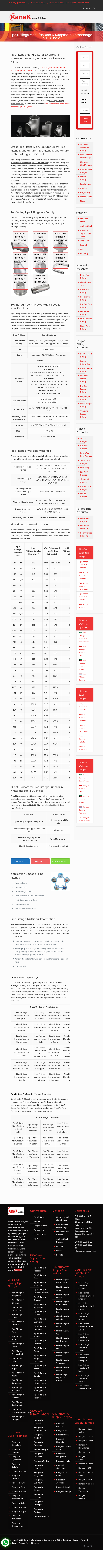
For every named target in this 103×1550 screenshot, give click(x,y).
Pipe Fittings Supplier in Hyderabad (83, 586)
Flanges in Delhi (18, 1503)
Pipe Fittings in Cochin (40, 1313)
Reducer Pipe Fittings (86, 298)
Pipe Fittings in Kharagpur (40, 1389)
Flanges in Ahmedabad (17, 1497)
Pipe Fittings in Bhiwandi (40, 1284)
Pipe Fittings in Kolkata (18, 1316)
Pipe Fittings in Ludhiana (40, 1320)
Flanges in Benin (85, 1479)
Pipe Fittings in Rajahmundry (18, 1403)
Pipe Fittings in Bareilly (40, 1374)
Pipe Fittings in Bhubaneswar (18, 1389)
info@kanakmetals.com (78, 3)
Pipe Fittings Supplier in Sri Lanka (84, 1368)
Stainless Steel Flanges (86, 163)
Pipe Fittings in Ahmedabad (18, 1352)
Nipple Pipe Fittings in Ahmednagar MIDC (40, 280)
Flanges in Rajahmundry (40, 1429)
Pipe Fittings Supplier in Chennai (83, 575)
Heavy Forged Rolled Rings (86, 534)
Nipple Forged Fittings (86, 405)
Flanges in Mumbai (16, 1477)
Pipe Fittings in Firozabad (40, 1269)
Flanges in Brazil (63, 1487)
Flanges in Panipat (38, 1510)
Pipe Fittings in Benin (62, 1347)
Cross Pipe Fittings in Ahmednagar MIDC (60, 238)
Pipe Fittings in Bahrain (62, 1318)
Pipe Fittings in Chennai (18, 1301)
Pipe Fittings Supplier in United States (86, 1306)
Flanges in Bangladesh (61, 1455)
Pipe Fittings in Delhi (18, 1360)
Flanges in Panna (19, 1471)
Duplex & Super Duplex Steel (86, 233)
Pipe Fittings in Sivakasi (18, 1396)
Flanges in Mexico (83, 1497)
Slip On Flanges (83, 440)
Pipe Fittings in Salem (18, 1345)
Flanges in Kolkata (16, 1465)
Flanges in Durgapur (38, 1503)
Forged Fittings (83, 178)
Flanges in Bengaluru (16, 1443)
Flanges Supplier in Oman (84, 788)
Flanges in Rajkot (41, 1449)
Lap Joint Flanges (84, 473)
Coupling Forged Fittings (84, 414)
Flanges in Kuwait (86, 1440)
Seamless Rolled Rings (85, 527)
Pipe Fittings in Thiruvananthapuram (19, 1411)
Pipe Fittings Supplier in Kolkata (83, 597)
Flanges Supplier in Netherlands (84, 810)
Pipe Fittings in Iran (62, 1310)
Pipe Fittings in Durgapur (40, 1327)
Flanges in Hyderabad (16, 1458)
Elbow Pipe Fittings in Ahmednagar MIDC (20, 238)
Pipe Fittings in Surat (18, 1338)
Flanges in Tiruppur (38, 1436)
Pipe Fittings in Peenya (40, 1396)
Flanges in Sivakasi (38, 1422)
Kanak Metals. (30, 1540)
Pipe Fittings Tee (85, 284)
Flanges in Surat (19, 1487)
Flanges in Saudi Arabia (85, 1430)
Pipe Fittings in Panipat (40, 1342)
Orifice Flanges (83, 495)
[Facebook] (83, 8)
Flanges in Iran (85, 1452)
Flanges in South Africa (63, 1448)
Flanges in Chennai (16, 1451)
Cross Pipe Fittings (84, 291)
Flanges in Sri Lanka (61, 1474)
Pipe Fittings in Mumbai (18, 1323)
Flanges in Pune (18, 1483)
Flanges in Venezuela (83, 1489)
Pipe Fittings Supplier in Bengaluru (83, 565)
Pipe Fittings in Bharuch (40, 1298)
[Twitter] (87, 8)
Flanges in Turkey (63, 1461)
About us (18, 1270)
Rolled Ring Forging (85, 520)
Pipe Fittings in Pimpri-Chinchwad (40, 1358)
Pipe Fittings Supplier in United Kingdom (86, 1296)
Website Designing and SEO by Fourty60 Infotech (57, 1540)
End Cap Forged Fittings (84, 389)
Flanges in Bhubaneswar (18, 1524)
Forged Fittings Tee (85, 362)
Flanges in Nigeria (86, 1484)
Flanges (83, 188)
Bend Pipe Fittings (84, 313)
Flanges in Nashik (41, 1461)
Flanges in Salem (19, 1491)
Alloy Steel (84, 240)
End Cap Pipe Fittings (86, 305)
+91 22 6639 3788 (37, 3)
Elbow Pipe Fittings (84, 276)
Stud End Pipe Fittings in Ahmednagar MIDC (20, 280)
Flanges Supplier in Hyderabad (83, 728)
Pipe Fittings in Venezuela (62, 1361)
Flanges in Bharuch (38, 1467)
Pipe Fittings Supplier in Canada (84, 1285)
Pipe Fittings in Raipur (18, 1367)
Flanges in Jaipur (19, 1511)
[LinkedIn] (90, 8)
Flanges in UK (62, 1430)
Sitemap (36, 1543)
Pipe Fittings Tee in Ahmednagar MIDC (40, 238)
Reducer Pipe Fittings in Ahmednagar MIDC (20, 259)
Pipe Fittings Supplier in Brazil (85, 1387)
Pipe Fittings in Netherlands (62, 1303)
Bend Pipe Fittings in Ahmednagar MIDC (60, 259)
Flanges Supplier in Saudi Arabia (84, 778)
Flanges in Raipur (19, 1507)
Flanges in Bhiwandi (38, 1455)
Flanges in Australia (60, 1481)
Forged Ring (85, 192)
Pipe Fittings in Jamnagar (18, 1381)
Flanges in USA (62, 1435)
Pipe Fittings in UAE (62, 1332)
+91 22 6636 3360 (56, 3)
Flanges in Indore (41, 1516)
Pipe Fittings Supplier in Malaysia (84, 1316)
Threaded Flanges (84, 480)
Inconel (83, 245)
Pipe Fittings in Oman (62, 1288)
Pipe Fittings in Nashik (40, 1367)
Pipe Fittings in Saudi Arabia (62, 1281)
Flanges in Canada (60, 1425)
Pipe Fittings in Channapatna (40, 1382)
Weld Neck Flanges (84, 447)
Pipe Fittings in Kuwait (62, 1296)
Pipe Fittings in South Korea (62, 1339)
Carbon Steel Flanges (86, 171)
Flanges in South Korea (86, 1474)
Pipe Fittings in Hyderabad (18, 1308)
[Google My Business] (93, 8)
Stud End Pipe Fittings (86, 320)
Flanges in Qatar (86, 1463)
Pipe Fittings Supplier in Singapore (84, 1357)
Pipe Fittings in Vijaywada (40, 1306)
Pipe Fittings (85, 184)
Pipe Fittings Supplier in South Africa (86, 1327)
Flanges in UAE (85, 1468)
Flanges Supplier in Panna (83, 750)
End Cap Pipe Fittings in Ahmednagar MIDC (40, 259)
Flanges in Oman (86, 1436)
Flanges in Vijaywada (38, 1474)
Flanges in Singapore (60, 1467)
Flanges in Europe (63, 1491)
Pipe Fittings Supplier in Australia (84, 1378)
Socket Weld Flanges (85, 462)
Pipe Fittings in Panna (40, 1335)
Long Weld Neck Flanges (86, 454)
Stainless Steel (84, 220)
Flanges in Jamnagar (16, 1517)
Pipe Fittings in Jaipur (18, 1374)
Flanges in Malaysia (60, 1440)
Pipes (82, 201)
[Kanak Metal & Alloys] (28, 17)
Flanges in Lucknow (38, 1481)
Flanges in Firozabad (38, 1443)
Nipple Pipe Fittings (85, 327)
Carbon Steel (86, 226)
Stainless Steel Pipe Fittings (84, 147)
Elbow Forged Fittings (86, 355)
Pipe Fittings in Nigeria (62, 1354)
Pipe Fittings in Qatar (62, 1325)
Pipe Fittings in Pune (18, 1330)
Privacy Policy (25, 1543)
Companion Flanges (85, 488)
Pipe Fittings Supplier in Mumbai (83, 607)
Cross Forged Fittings (86, 370)
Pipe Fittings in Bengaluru (18, 1294)
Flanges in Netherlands (84, 1446)
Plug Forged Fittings (85, 398)
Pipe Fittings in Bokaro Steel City (41, 1291)
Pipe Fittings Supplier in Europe (61, 1377)
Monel (83, 249)
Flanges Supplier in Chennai (83, 717)
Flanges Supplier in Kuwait (84, 799)
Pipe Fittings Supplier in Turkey (84, 1347)
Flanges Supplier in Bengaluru (83, 707)
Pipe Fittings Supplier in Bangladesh (84, 1337)
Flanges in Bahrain (83, 1458)
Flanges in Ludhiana (38, 1496)
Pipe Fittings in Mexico (62, 1369)
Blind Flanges (85, 467)
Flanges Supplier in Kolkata (83, 739)
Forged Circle (86, 197)
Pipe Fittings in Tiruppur (18, 1418)
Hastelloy (84, 253)
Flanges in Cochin (38, 1488)
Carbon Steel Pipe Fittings (86, 156)
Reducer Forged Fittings (84, 378)
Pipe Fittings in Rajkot (40, 1276)
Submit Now (86, 119)
